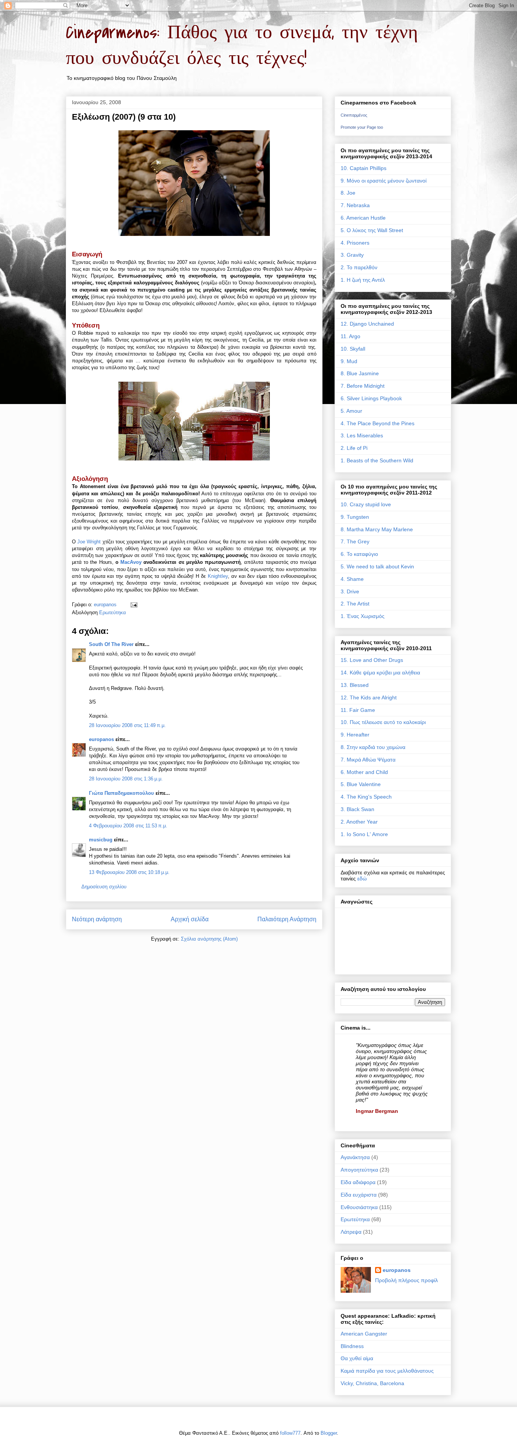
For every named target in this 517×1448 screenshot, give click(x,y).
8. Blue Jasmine (360, 373)
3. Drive (350, 591)
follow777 (290, 1433)
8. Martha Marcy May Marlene (377, 529)
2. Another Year (359, 822)
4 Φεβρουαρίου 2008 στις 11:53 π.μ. (128, 826)
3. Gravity (352, 255)
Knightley (218, 576)
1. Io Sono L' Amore (364, 834)
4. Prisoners (355, 243)
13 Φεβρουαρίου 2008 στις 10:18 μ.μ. (129, 872)
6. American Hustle (363, 218)
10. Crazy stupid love (366, 504)
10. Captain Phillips (363, 168)
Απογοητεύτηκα (359, 1170)
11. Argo (350, 336)
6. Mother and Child (364, 772)
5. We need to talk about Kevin (377, 566)
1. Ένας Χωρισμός (363, 616)
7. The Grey (355, 541)
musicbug (100, 840)
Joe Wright (89, 542)
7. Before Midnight (363, 386)
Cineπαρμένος (354, 115)
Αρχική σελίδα (190, 919)
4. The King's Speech (366, 797)
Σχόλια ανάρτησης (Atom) (209, 939)
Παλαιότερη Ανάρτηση (286, 919)
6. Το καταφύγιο (359, 554)
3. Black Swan (357, 809)
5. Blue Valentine (361, 784)
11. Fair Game (358, 710)
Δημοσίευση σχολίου (103, 886)
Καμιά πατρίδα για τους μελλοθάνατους (387, 1371)
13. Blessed (355, 685)
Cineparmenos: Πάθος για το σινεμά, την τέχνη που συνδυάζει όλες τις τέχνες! (242, 45)
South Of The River (111, 644)
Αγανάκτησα (355, 1157)
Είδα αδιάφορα (358, 1182)
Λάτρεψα (351, 1232)
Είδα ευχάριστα (359, 1195)
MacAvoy (131, 562)
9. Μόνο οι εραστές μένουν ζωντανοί (384, 181)
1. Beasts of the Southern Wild (377, 460)
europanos (101, 739)
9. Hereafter (355, 735)
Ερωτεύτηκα (112, 612)
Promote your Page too (362, 127)
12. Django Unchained (367, 324)
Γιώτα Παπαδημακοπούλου (121, 793)
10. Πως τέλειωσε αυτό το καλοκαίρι (383, 722)
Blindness (352, 1346)
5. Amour (351, 411)
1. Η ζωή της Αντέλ (363, 280)
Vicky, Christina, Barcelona (372, 1383)
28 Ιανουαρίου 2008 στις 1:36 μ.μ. (126, 779)
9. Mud (349, 361)
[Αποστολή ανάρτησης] (133, 604)
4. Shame (352, 579)
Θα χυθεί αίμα (357, 1358)
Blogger (329, 1433)
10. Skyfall (353, 349)
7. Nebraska (355, 205)
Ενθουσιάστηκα (359, 1207)
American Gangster (364, 1334)
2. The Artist (355, 604)
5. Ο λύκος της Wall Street (372, 230)
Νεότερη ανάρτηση (97, 919)
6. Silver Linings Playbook (371, 398)
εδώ (362, 878)
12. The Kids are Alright (369, 697)
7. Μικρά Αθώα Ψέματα (368, 760)
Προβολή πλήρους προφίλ (406, 1280)
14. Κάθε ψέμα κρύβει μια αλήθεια (380, 672)
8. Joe (348, 193)
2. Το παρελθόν (359, 267)
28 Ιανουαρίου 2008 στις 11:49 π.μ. (127, 725)
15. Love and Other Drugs (372, 660)
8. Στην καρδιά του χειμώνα (373, 747)
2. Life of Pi (354, 448)
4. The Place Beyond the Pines (377, 423)
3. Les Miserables (362, 435)
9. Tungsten (355, 517)
